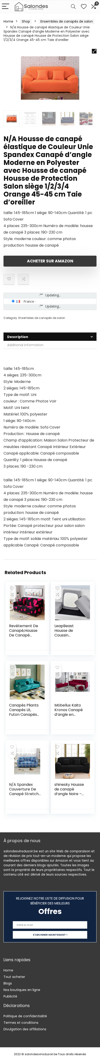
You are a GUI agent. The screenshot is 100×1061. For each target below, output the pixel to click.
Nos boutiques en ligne (21, 989)
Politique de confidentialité (25, 1016)
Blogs (7, 983)
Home (8, 21)
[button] (94, 51)
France (28, 301)
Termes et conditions (20, 1022)
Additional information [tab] (25, 345)
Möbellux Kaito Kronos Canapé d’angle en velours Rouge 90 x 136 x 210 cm (69, 714)
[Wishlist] (84, 7)
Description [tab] (17, 337)
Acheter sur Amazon (50, 261)
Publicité (10, 996)
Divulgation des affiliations (24, 1029)
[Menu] (5, 6)
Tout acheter (14, 976)
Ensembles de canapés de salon (66, 21)
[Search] (73, 6)
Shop (26, 21)
